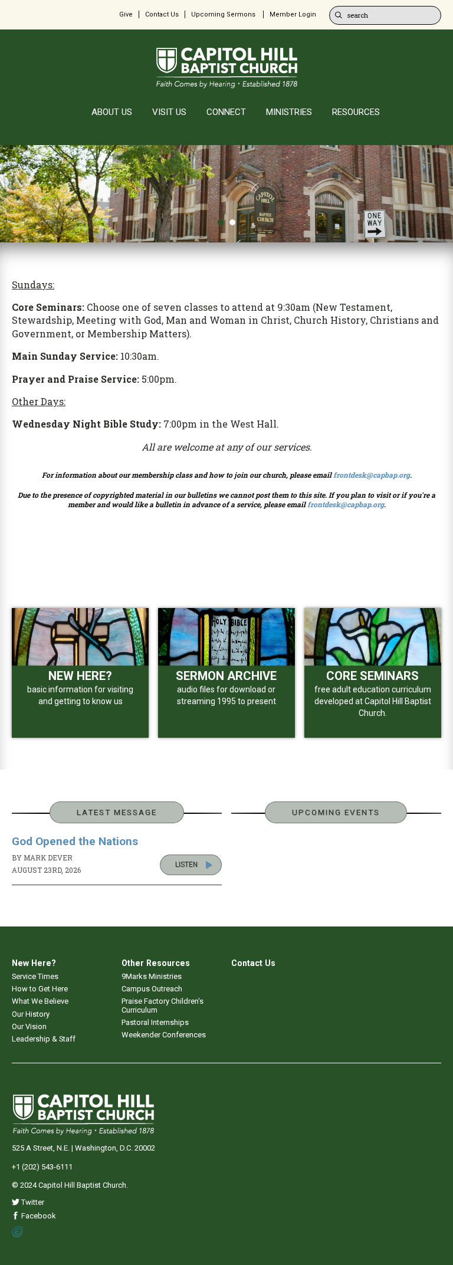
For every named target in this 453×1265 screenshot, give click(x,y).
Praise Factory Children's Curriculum (162, 1005)
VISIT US (169, 112)
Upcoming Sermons (223, 14)
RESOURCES (356, 112)
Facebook (37, 1216)
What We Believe (40, 1001)
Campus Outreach (152, 988)
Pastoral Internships (155, 1022)
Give (126, 14)
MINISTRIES (289, 112)
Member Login (293, 14)
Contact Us (162, 14)
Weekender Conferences (164, 1034)
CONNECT (226, 112)
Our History (31, 1014)
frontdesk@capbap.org (371, 474)
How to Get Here (40, 988)
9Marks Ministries (152, 976)
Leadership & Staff (44, 1038)
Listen (186, 864)
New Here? (34, 963)
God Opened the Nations (75, 841)
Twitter (31, 1202)
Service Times (35, 976)
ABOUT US (111, 112)
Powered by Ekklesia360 (18, 1231)
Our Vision (29, 1026)
